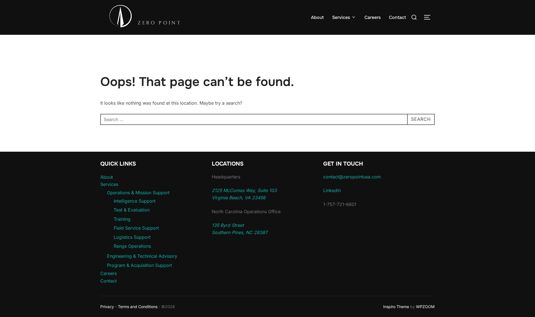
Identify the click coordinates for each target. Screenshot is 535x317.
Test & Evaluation (132, 210)
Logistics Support (132, 237)
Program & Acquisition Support (139, 265)
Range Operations (132, 246)
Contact (397, 17)
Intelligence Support (134, 201)
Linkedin (332, 190)
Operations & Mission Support (138, 192)
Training (122, 219)
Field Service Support (136, 228)
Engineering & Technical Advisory (142, 256)
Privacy (107, 306)
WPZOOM (425, 306)
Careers (372, 17)
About (317, 17)
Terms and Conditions (137, 306)
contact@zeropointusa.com (352, 177)
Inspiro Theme (396, 306)
